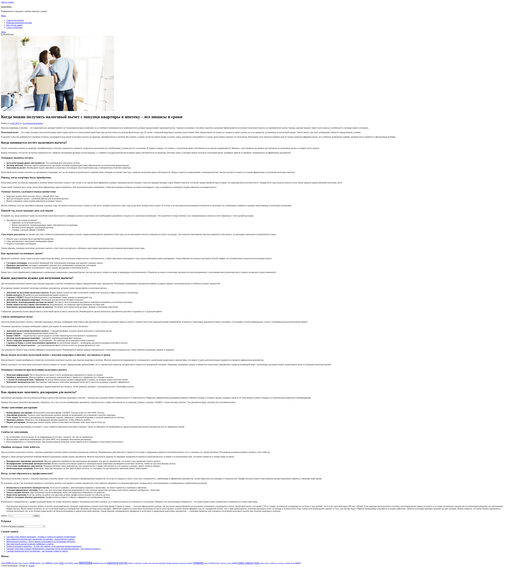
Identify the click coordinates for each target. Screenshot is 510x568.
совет (241, 562)
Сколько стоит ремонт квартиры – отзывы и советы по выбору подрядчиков (41, 537)
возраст (26, 563)
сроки (261, 563)
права (168, 563)
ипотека (85, 562)
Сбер (3, 563)
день (42, 563)
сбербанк (223, 563)
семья (234, 562)
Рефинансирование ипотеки (19, 23)
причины (175, 563)
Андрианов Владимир (33, 123)
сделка (228, 563)
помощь (162, 563)
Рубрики (5, 526)
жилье (70, 563)
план (150, 563)
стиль (266, 563)
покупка (155, 563)
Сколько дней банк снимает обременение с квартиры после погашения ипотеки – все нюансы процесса (53, 549)
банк (8, 562)
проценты (183, 563)
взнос (21, 563)
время (32, 563)
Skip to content (7, 2)
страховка (280, 563)
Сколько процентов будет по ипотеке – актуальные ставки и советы (37, 551)
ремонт (199, 562)
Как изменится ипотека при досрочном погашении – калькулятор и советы (40, 539)
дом (66, 563)
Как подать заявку (14, 25)
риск (206, 563)
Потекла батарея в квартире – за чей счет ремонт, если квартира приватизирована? (44, 546)
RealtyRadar (6, 7)
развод (190, 563)
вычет (38, 563)
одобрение (137, 563)
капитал (96, 563)
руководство (213, 563)
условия (287, 563)
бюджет (14, 563)
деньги (48, 562)
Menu (3, 16)
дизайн (55, 563)
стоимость (273, 563)
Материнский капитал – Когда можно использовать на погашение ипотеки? (40, 541)
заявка (76, 563)
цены (293, 563)
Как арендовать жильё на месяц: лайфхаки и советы (30, 544)
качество (103, 563)
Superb (32, 566)
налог (130, 563)
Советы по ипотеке (15, 20)
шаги (298, 562)
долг (61, 562)
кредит (123, 562)
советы (249, 562)
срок (256, 562)
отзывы (145, 563)
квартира (112, 562)
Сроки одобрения (14, 27)
